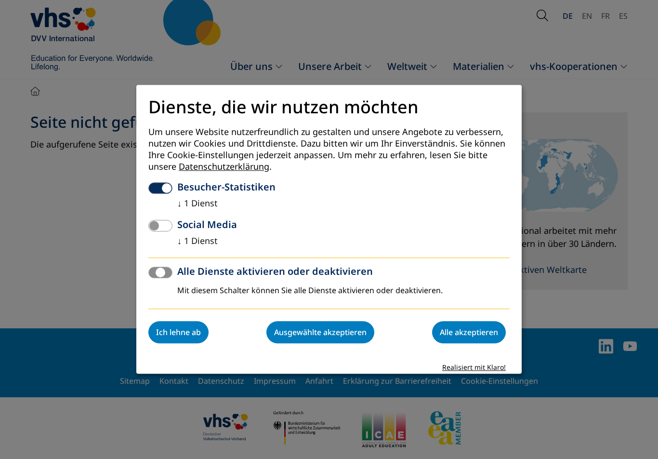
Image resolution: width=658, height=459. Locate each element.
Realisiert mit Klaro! (474, 368)
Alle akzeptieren (469, 332)
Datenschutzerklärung (224, 167)
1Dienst (197, 204)
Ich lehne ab (178, 332)
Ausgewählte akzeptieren (320, 332)
